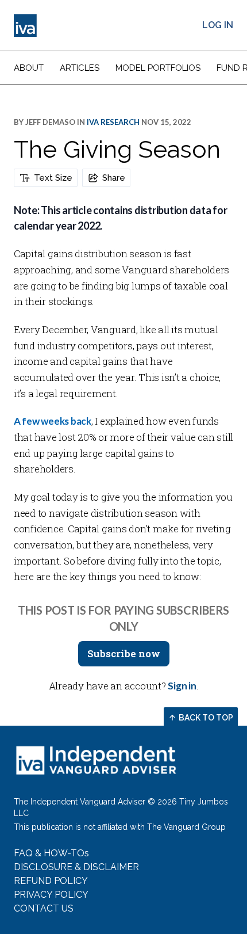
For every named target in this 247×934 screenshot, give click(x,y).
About (29, 68)
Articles (79, 68)
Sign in (182, 686)
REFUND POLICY (51, 880)
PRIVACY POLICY (51, 894)
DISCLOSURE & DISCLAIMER (76, 866)
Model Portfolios (157, 68)
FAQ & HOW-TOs (51, 853)
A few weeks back (52, 421)
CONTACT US (44, 908)
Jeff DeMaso (50, 122)
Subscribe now (123, 653)
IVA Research (113, 122)
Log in (217, 25)
